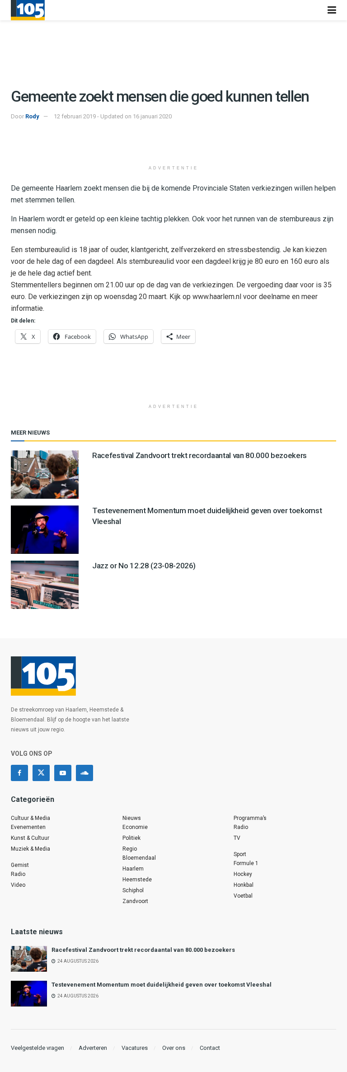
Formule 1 (246, 863)
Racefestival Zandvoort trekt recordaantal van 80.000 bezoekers (199, 455)
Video (18, 885)
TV (237, 838)
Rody (32, 116)
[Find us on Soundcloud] (84, 773)
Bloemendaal (139, 858)
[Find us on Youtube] (62, 773)
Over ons (173, 1047)
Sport (240, 854)
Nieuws (131, 818)
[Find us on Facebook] (19, 773)
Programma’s (250, 818)
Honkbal (243, 885)
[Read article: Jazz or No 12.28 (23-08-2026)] (45, 585)
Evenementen (28, 827)
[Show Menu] (332, 10)
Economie (135, 827)
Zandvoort (135, 901)
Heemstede (137, 879)
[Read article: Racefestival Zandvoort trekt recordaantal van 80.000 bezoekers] (45, 474)
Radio (18, 874)
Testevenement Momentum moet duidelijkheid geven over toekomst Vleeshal (162, 984)
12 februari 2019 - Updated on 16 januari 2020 (113, 116)
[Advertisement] (173, 144)
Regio (129, 849)
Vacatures (135, 1047)
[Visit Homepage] (28, 10)
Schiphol (133, 890)
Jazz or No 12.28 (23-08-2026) (144, 565)
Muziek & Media (30, 849)
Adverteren (93, 1047)
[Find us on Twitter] (41, 773)
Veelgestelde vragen (37, 1047)
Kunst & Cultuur (30, 838)
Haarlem (133, 869)
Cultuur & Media (30, 818)
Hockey (243, 874)
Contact (210, 1047)
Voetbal (243, 896)
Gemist (20, 865)
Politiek (131, 838)
